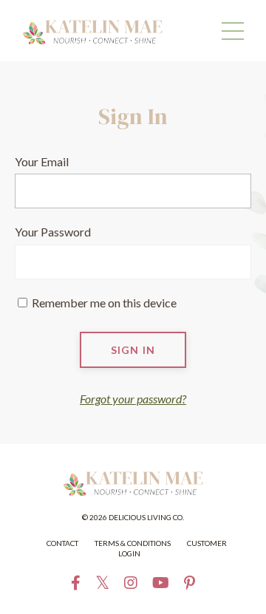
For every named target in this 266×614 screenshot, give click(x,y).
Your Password (53, 232)
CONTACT (62, 543)
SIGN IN (133, 350)
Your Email (42, 161)
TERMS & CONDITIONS (133, 543)
